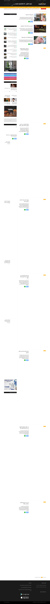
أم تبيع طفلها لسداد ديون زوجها (27, 37)
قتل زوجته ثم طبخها (29, 14)
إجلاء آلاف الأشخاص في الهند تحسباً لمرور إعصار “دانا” (24, 277)
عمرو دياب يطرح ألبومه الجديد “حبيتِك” (14, 96)
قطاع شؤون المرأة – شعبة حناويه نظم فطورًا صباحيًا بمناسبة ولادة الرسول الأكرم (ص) (11, 41)
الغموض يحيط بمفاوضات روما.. (12, 56)
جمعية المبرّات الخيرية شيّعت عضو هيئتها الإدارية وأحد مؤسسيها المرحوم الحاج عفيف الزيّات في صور (7, 261)
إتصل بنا (37, 0)
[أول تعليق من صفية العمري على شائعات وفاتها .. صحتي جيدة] (14, 100)
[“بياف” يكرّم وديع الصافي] (7, 85)
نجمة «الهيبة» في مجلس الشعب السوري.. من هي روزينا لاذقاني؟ (7, 103)
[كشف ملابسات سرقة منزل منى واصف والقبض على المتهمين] (7, 92)
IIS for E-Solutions (38, 602)
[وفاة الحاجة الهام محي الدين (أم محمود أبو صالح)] (10, 130)
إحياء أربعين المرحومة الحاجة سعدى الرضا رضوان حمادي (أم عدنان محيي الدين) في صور (7, 320)
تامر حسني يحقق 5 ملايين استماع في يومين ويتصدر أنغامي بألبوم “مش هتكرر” (14, 89)
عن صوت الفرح (40, 0)
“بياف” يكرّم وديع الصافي (7, 88)
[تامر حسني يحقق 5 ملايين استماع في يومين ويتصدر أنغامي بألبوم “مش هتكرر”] (14, 85)
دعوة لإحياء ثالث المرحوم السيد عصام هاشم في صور (25, 585)
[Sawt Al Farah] (42, 4)
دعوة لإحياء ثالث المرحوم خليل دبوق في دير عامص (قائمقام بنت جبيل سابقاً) (7, 202)
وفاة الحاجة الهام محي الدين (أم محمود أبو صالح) (11, 135)
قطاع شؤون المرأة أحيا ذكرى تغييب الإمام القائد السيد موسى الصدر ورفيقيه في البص (11, 46)
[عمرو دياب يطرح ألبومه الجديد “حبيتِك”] (14, 92)
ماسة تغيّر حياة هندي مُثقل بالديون (24, 352)
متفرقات (28, 7)
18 (36, 577)
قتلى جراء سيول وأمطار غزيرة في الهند (24, 503)
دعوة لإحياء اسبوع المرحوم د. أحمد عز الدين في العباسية (7, 142)
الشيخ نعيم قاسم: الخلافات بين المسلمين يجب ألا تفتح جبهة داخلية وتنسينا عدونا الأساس (21, 9)
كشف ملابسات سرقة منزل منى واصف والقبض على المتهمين (7, 96)
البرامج (39, 7)
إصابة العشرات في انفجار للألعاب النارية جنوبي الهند (24, 125)
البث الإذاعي (15, 7)
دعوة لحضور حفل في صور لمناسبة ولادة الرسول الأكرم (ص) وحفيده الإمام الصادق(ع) (11, 29)
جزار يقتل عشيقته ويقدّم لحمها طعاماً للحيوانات (24, 49)
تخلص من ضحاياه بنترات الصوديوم (27, 26)
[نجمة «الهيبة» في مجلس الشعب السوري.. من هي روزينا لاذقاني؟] (7, 100)
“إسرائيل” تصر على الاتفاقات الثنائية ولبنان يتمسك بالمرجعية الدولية (11, 54)
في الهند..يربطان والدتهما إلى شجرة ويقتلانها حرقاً (24, 427)
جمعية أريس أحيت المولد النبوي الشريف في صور (26, 587)
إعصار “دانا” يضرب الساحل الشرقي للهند (24, 200)
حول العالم (45, 14)
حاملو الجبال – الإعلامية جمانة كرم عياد (11, 37)
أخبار (35, 7)
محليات (32, 7)
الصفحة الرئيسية (43, 7)
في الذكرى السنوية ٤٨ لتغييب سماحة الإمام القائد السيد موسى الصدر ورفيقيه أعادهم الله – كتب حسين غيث (11, 33)
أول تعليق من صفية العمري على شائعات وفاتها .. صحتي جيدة (14, 103)
